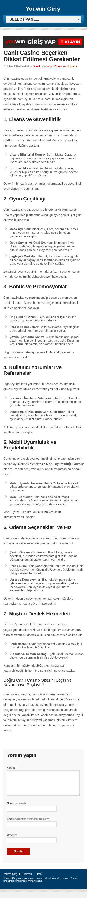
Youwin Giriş (43, 9)
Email (28, 819)
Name (16, 803)
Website (12, 834)
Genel (36, 66)
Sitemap (27, 873)
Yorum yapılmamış (65, 66)
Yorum (11, 768)
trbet (39, 873)
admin (48, 66)
